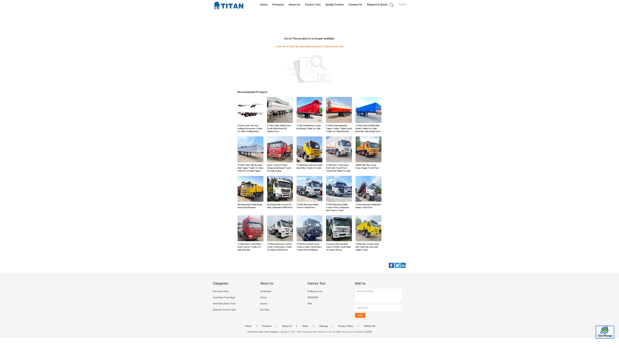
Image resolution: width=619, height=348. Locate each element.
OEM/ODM (313, 297)
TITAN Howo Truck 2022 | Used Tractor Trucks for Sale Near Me (249, 247)
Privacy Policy (345, 326)
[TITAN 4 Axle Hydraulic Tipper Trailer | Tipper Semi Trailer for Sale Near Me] (339, 121)
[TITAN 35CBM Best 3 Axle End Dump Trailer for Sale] (309, 121)
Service (263, 303)
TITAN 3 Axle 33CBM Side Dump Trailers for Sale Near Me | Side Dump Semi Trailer (367, 129)
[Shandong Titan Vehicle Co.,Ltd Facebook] (391, 265)
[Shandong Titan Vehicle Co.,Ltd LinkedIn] (403, 265)
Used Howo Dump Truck (224, 303)
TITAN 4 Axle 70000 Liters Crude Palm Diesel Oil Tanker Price (279, 129)
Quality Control (334, 4)
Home (264, 4)
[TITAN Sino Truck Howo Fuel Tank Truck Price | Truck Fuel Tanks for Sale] (339, 161)
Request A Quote (377, 4)
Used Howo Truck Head (224, 297)
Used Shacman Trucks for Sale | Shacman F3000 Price (280, 206)
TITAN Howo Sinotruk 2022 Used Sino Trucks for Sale (309, 166)
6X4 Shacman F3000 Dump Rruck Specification (249, 206)
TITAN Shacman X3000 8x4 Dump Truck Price (368, 206)
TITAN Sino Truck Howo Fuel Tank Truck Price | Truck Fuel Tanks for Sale (338, 168)
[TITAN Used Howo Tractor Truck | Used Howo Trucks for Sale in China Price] (280, 240)
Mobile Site (369, 326)
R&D (310, 303)
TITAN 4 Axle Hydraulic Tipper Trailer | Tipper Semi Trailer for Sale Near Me (339, 129)
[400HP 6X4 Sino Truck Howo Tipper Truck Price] (368, 161)
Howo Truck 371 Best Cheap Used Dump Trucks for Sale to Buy (279, 168)
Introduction (265, 291)
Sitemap (323, 326)
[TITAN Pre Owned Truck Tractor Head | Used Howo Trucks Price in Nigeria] (309, 240)
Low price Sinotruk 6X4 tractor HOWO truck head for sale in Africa (338, 247)
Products (278, 4)
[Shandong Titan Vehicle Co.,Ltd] (228, 5)
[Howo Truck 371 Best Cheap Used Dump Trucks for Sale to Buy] (280, 161)
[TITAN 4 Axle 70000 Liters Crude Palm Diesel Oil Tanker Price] (280, 121)
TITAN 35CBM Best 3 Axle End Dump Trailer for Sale (308, 127)
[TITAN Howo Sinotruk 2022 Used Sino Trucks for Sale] (309, 161)
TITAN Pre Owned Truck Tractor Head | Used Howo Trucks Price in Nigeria (308, 247)
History (263, 297)
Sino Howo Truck (221, 291)
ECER (369, 332)
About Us (294, 4)
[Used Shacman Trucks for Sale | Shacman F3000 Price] (280, 200)
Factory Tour (313, 4)
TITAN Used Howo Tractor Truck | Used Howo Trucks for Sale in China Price (279, 247)
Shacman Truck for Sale (224, 310)
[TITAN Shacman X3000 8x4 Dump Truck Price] (368, 200)
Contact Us (355, 4)
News (305, 326)
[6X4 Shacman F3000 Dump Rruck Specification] (250, 200)
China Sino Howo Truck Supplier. (263, 332)
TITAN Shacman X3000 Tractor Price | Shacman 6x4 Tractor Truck (337, 207)
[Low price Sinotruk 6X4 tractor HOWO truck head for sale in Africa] (339, 240)
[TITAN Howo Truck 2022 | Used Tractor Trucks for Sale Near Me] (250, 240)
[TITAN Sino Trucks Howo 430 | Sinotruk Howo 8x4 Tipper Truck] (368, 240)
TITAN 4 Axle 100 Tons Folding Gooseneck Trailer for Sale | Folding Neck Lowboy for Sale (249, 129)
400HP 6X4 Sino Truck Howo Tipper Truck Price (367, 166)
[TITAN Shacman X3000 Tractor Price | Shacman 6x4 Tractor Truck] (339, 200)
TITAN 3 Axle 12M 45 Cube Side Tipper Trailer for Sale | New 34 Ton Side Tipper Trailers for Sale (250, 168)
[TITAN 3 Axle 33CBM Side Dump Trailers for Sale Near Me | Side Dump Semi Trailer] (368, 121)
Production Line (315, 291)
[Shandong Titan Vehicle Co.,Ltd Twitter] (397, 265)
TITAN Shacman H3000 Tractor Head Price (307, 206)
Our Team (264, 310)
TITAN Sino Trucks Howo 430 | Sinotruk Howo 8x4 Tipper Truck (367, 247)
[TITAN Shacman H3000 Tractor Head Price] (309, 200)
